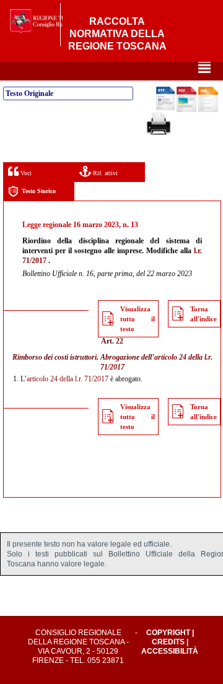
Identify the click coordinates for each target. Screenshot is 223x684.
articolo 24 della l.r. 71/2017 (67, 378)
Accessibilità (169, 651)
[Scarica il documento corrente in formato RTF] (165, 107)
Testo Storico (39, 191)
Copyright (168, 632)
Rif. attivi (104, 173)
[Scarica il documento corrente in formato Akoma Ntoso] (208, 109)
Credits (168, 642)
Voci (25, 173)
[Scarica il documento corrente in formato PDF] (186, 109)
